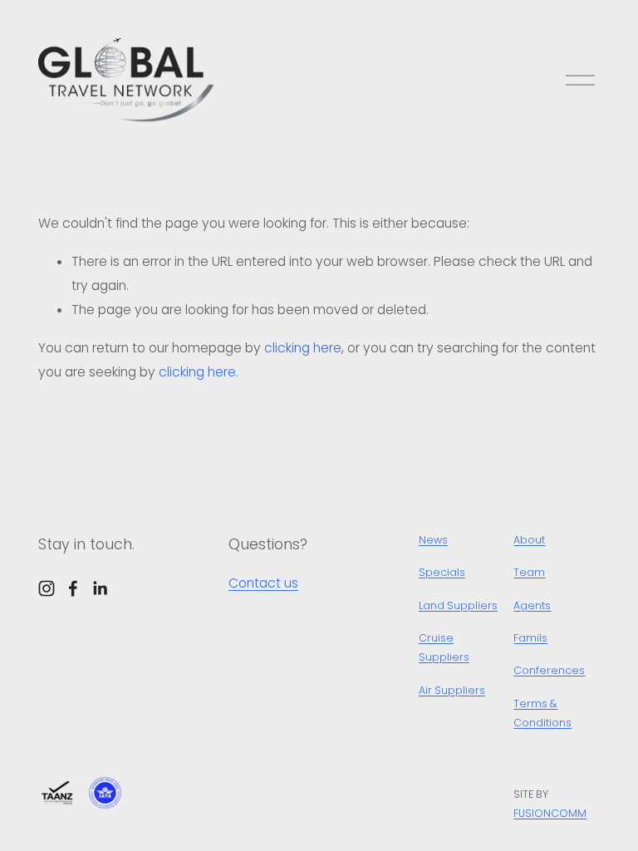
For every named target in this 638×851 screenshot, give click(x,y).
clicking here (302, 348)
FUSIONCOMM (549, 813)
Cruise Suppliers (444, 647)
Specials (442, 572)
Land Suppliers (458, 605)
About (529, 540)
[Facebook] (73, 588)
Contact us (263, 583)
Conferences (549, 670)
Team (529, 572)
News (433, 540)
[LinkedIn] (99, 588)
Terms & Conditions (542, 713)
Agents (532, 605)
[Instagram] (46, 588)
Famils (530, 638)
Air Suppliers (452, 690)
